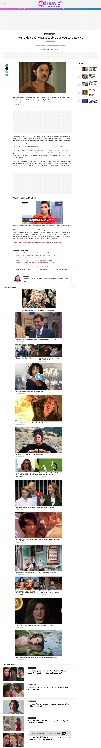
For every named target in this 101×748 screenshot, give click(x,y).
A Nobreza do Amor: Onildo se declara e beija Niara (30, 257)
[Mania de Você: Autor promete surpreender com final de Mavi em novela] (13, 707)
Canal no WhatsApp (24, 269)
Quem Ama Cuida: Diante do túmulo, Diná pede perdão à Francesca (35, 253)
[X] (6, 68)
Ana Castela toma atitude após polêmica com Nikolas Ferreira (92, 76)
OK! (64, 733)
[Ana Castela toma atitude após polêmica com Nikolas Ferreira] (85, 78)
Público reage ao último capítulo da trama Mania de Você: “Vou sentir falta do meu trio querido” (48, 672)
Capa (4, 30)
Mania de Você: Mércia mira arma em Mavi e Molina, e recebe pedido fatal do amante (49, 738)
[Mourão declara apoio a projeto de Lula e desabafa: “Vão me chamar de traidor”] (85, 86)
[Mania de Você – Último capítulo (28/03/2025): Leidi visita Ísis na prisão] (13, 723)
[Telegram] (6, 75)
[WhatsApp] (6, 71)
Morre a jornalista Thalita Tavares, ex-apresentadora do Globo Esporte (35, 255)
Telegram (44, 269)
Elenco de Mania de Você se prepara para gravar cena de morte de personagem (37, 242)
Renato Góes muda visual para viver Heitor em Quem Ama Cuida (34, 260)
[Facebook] (6, 65)
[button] (87, 4)
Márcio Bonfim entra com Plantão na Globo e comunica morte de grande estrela (93, 100)
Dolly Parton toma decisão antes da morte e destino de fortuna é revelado (93, 92)
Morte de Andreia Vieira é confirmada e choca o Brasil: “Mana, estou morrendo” (93, 68)
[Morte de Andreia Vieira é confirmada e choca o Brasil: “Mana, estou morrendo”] (85, 70)
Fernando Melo (47, 49)
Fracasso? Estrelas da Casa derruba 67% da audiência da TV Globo (35, 262)
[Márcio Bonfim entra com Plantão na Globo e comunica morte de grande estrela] (85, 102)
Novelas (7, 30)
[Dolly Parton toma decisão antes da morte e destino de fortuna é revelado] (85, 94)
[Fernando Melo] (41, 49)
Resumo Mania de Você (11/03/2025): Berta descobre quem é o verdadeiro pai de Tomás (40, 147)
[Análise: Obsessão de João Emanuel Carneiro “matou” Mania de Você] (13, 690)
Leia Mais (59, 733)
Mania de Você (12, 30)
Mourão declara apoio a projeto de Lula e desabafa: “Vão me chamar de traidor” (93, 84)
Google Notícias (64, 269)
